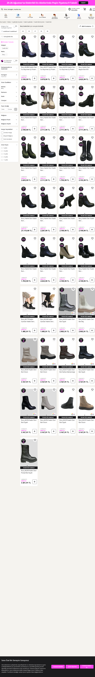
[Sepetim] (84, 9)
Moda (9, 22)
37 (35, 31)
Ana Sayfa (3, 22)
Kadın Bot (48, 22)
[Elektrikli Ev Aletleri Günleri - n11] (47, 3)
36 (41, 31)
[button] (27, 62)
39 (29, 31)
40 (23, 31)
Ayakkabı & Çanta (17, 22)
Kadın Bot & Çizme (39, 22)
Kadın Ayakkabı (28, 22)
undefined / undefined (10, 31)
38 (47, 31)
